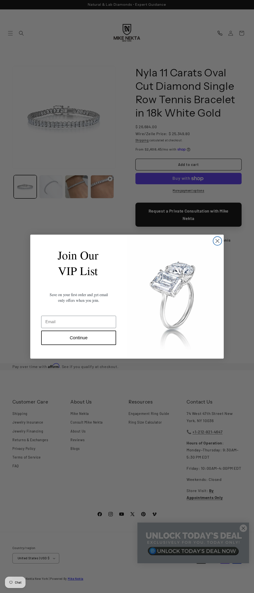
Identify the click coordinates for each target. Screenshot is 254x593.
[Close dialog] (217, 241)
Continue (79, 337)
